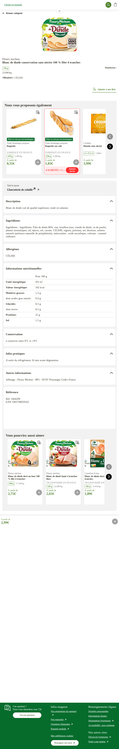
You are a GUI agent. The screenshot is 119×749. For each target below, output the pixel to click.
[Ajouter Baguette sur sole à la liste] (76, 112)
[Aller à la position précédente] (110, 136)
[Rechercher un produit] (108, 5)
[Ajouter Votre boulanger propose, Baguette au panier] (38, 162)
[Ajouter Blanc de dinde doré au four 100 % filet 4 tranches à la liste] (39, 442)
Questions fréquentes (62, 724)
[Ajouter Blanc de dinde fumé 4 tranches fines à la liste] (77, 442)
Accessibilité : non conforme (101, 725)
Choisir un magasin (13, 4)
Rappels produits (60, 729)
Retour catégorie (14, 13)
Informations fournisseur (101, 720)
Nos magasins (59, 719)
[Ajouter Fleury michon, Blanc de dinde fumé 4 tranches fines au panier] (77, 492)
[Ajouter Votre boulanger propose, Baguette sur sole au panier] (76, 162)
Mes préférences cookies (62, 736)
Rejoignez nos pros (66, 743)
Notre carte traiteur (98, 741)
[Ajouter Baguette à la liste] (38, 112)
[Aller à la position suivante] (110, 146)
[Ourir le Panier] (115, 5)
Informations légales (97, 716)
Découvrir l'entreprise (99, 737)
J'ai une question (27, 715)
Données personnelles (98, 711)
